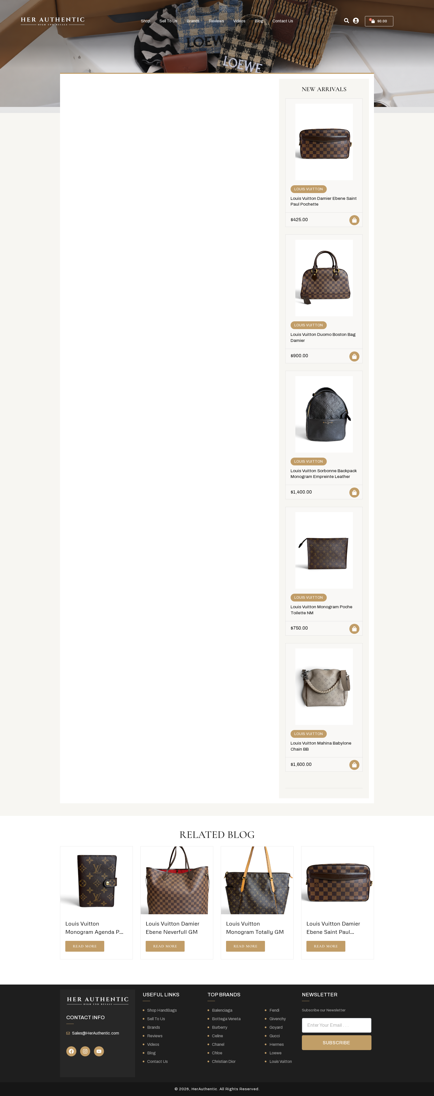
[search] (346, 20)
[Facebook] (71, 1051)
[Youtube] (99, 1051)
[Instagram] (85, 1051)
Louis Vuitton (308, 189)
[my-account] (356, 21)
